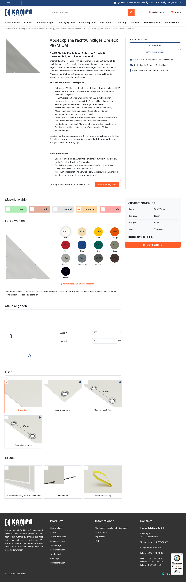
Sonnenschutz (172, 22)
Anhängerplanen (66, 22)
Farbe (131, 209)
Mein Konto (157, 12)
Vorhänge (122, 22)
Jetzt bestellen (154, 245)
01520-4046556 (155, 562)
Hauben (28, 22)
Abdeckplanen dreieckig (43, 29)
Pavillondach (106, 22)
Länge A (63, 333)
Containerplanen (87, 22)
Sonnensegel (56, 545)
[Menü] (181, 555)
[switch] (177, 571)
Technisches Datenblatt (155, 52)
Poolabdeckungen (45, 22)
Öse (131, 229)
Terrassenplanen (152, 22)
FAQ (8, 2)
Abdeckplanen (12, 22)
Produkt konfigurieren (107, 184)
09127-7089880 (156, 3)
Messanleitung (155, 45)
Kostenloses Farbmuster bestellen (78, 284)
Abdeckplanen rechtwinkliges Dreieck (73, 29)
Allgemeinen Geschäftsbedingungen (111, 528)
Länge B (63, 341)
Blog (17, 2)
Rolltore (135, 22)
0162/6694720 (173, 3)
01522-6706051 (155, 558)
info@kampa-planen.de (135, 3)
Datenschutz (101, 532)
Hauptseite (10, 29)
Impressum (100, 537)
